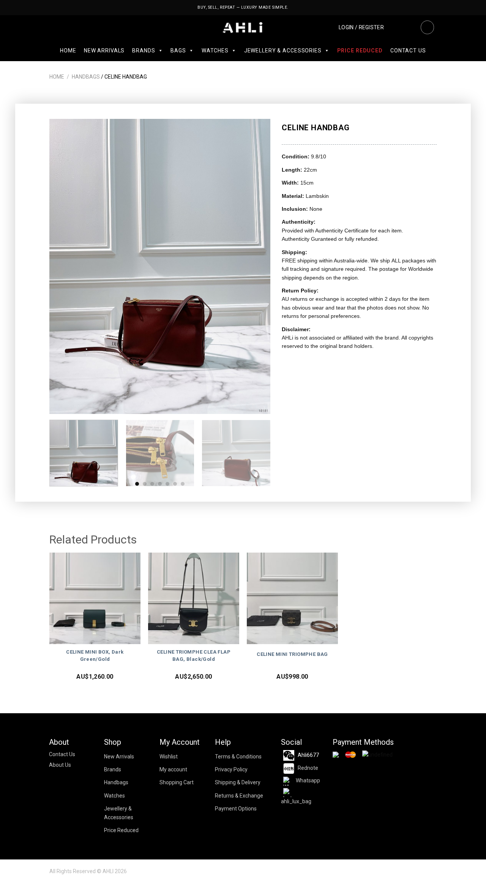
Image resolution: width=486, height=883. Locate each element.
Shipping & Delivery (237, 782)
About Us (60, 765)
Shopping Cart (176, 782)
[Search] (427, 27)
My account (173, 769)
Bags (178, 50)
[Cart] (409, 27)
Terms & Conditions (238, 756)
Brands (143, 50)
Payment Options (236, 809)
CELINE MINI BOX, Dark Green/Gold (94, 655)
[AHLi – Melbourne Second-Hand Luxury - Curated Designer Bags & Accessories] (243, 27)
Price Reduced (360, 50)
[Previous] (63, 266)
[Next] (257, 266)
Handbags (86, 77)
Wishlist (168, 756)
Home (68, 50)
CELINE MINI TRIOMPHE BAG (292, 654)
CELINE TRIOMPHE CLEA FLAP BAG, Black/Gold (193, 655)
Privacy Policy (231, 769)
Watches (215, 50)
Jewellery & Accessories (283, 50)
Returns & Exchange (239, 796)
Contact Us (408, 50)
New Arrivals (104, 50)
